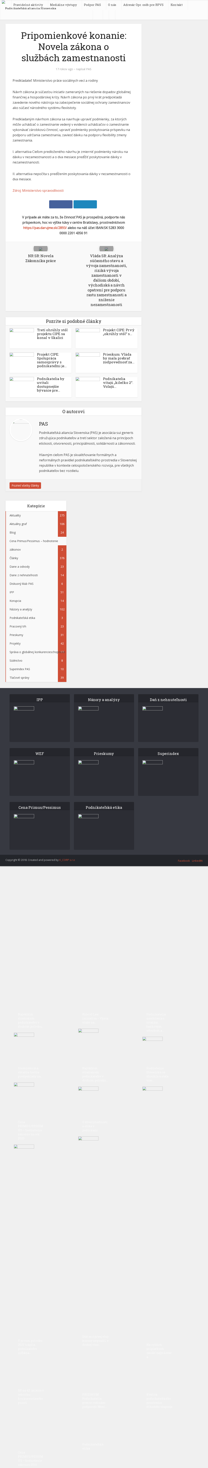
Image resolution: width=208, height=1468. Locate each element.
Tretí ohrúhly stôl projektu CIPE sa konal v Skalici (52, 334)
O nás (112, 5)
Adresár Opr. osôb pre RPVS (143, 5)
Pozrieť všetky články (25, 485)
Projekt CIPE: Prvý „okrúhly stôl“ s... (118, 332)
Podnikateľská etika (92, 1446)
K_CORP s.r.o (67, 860)
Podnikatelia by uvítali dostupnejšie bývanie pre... (50, 384)
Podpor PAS (92, 5)
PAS (88, 69)
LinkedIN (197, 861)
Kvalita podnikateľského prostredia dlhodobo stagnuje (159, 1401)
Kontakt (177, 5)
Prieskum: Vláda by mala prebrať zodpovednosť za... (118, 358)
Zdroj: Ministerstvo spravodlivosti (38, 190)
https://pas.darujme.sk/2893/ (45, 227)
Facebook (184, 861)
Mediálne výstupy (63, 5)
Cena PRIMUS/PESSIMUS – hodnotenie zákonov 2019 (30, 1459)
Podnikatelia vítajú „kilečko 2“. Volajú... (118, 382)
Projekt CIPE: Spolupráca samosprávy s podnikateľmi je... (52, 360)
